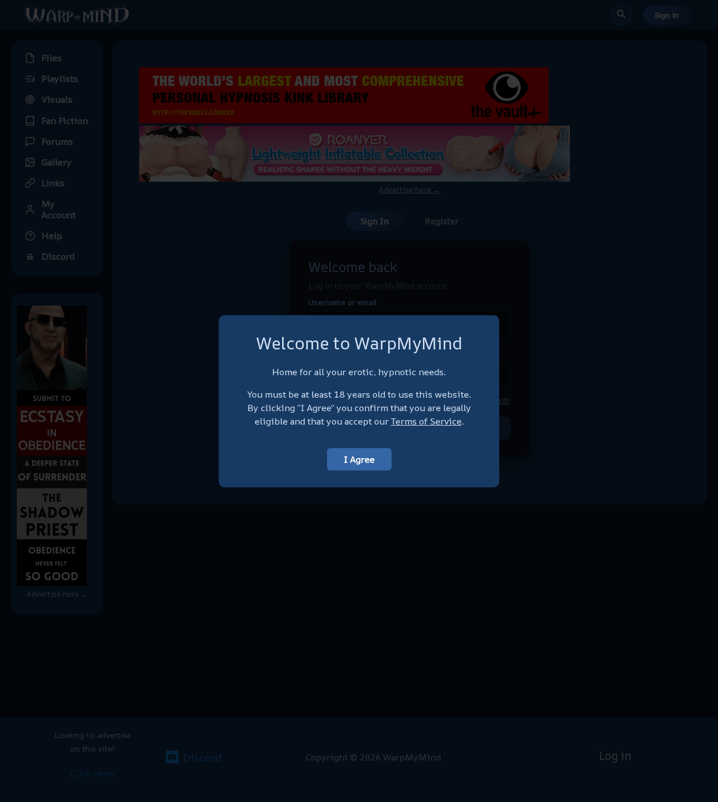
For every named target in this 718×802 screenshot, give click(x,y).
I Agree (359, 459)
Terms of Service (426, 421)
